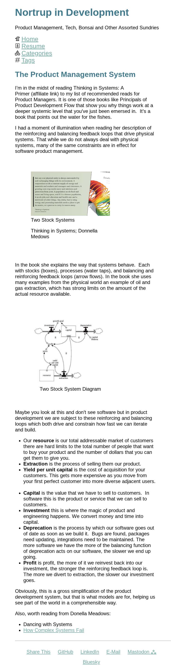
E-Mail (113, 652)
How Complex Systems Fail (53, 630)
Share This (38, 652)
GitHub (65, 652)
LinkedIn (89, 652)
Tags (28, 60)
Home (29, 39)
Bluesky (91, 662)
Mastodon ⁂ (142, 652)
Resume (33, 46)
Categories (36, 53)
